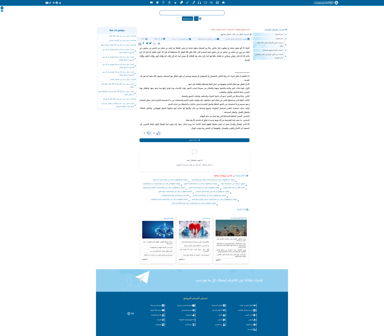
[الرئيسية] (223, 3)
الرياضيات (158, 325)
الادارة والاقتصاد (156, 315)
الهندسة (250, 329)
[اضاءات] (163, 3)
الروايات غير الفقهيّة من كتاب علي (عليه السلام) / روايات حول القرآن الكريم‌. (212, 180)
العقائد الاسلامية (217, 305)
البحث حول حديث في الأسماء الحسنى (121, 41)
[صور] (211, 3)
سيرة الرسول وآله (155, 305)
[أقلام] (193, 3)
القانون (250, 320)
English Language (185, 320)
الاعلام (220, 320)
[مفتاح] (187, 3)
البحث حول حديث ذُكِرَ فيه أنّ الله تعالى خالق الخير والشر (117, 85)
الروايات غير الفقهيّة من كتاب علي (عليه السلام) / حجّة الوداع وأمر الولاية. (164, 187)
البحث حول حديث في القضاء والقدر (122, 80)
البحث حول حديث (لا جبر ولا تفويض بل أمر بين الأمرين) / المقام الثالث (118, 58)
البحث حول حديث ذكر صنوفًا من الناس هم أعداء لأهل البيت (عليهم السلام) (117, 105)
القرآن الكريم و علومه (246, 305)
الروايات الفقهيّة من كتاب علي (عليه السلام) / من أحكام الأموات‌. (161, 184)
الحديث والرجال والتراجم (274, 30)
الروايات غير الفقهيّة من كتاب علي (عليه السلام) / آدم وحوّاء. (170, 180)
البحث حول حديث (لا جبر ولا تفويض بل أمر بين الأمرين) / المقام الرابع (118, 51)
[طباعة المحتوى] (140, 44)
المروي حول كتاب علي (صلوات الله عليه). (233, 184)
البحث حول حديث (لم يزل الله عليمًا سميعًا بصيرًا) (117, 45)
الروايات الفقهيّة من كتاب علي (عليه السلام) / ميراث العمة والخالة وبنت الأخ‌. (194, 203)
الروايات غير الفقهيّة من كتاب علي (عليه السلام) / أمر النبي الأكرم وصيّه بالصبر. (214, 199)
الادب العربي (249, 315)
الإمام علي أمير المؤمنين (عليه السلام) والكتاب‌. (175, 195)
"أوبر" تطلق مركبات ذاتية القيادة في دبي (161, 251)
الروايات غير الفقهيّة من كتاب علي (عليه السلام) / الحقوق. (200, 184)
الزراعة (159, 320)
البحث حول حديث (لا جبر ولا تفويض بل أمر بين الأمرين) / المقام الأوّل (118, 73)
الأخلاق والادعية (217, 310)
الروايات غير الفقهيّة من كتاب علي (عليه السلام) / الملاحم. (209, 195)
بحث (196, 18)
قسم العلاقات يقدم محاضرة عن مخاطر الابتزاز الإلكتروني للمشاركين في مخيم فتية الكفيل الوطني (231, 251)
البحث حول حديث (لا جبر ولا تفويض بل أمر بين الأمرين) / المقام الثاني (118, 66)
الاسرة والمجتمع (187, 310)
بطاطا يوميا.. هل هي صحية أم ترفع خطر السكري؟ (195, 242)
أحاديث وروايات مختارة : (218, 30)
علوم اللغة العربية (155, 310)
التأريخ (220, 315)
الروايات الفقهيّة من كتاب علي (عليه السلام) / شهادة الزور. (175, 191)
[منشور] (169, 3)
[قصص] (151, 3)
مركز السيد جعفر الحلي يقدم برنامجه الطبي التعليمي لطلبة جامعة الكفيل (231, 255)
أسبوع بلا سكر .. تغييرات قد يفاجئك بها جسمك (196, 255)
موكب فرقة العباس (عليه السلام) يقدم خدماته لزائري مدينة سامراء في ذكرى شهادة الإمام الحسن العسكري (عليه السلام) (231, 245)
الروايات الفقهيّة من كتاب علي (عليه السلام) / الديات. (203, 187)
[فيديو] (205, 3)
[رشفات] (181, 3)
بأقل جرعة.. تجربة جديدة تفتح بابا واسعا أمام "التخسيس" (194, 250)
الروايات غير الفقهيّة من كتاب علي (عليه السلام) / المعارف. (212, 191)
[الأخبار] (217, 3)
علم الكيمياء (218, 325)
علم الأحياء (188, 325)
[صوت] (199, 3)
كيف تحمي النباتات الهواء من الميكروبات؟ (161, 247)
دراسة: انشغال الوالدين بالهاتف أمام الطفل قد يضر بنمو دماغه (157, 243)
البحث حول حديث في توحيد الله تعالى (121, 36)
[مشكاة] (175, 3)
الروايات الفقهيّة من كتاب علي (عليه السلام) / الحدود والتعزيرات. (169, 199)
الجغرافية (189, 315)
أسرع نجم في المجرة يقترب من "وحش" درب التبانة (158, 255)
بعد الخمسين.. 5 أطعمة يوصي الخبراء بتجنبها (196, 246)
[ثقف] (157, 3)
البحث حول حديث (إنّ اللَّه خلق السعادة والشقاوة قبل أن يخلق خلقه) (116, 93)
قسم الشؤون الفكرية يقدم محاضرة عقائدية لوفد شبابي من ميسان (231, 240)
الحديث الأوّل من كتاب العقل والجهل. (234, 187)
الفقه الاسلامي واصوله (184, 305)
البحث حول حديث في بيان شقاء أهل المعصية (118, 99)
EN (2, 8)
